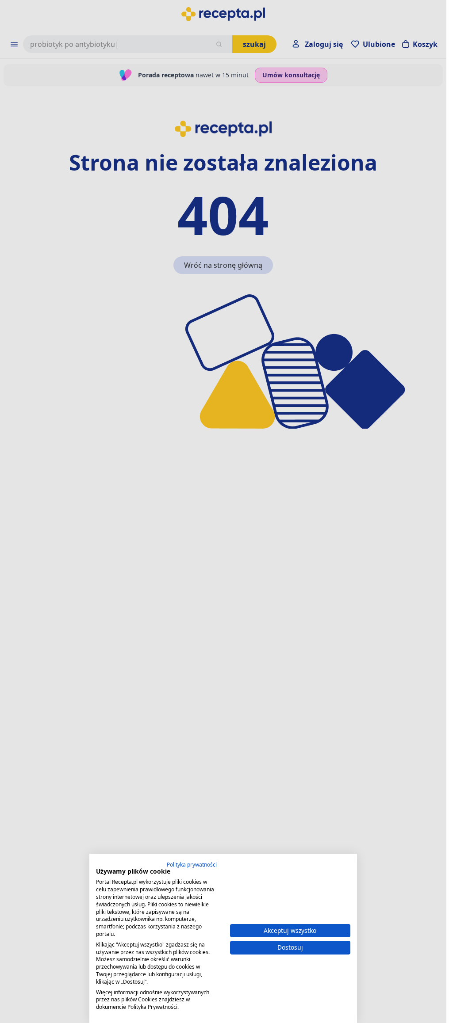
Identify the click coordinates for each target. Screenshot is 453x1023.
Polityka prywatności (192, 864)
